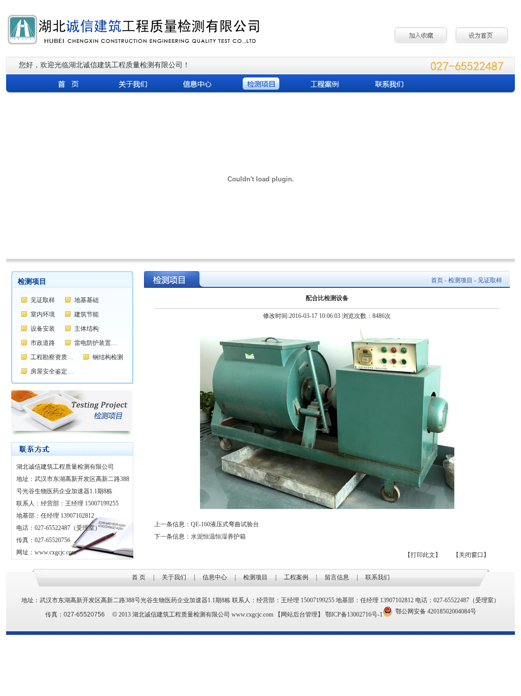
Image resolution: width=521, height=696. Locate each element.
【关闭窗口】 (471, 554)
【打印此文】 (422, 554)
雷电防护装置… (95, 342)
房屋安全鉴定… (52, 371)
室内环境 (43, 314)
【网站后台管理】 (299, 614)
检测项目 (255, 577)
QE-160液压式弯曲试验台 (225, 524)
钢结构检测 (108, 357)
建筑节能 (86, 314)
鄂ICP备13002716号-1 (354, 614)
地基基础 (86, 300)
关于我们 (174, 577)
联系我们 (377, 577)
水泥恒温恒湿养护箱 (218, 536)
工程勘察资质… (52, 357)
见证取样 (43, 300)
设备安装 (43, 328)
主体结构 (86, 328)
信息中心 (214, 577)
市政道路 (43, 342)
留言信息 (337, 577)
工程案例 (296, 577)
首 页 (139, 577)
